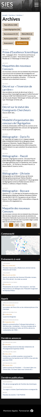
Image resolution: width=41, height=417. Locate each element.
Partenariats (24, 411)
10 (17, 225)
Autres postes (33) (10, 38)
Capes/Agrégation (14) (12, 29)
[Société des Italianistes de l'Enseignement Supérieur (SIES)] (7, 5)
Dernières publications (20, 377)
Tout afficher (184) (10, 25)
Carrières (12, 15)
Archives (19, 15)
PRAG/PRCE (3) (27, 34)
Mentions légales (10, 411)
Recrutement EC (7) (11, 34)
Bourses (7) (25, 38)
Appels (20, 298)
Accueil (4, 15)
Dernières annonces (20, 338)
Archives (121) (22, 43)
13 (35, 225)
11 (23, 225)
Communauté (20, 233)
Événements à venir (20, 259)
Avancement (8, 43)
